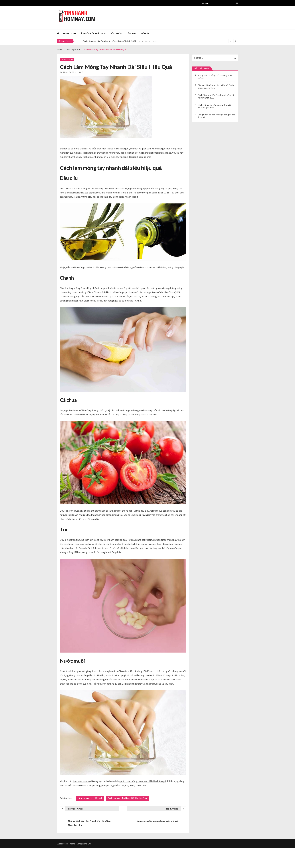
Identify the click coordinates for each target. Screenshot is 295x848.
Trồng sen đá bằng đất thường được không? (215, 76)
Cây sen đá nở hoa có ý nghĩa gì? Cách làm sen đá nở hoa (216, 86)
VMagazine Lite (84, 843)
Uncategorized (67, 59)
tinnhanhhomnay (73, 156)
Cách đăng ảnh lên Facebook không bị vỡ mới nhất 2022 (216, 96)
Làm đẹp (131, 33)
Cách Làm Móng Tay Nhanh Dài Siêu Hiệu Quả (127, 798)
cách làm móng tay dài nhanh (90, 798)
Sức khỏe (116, 33)
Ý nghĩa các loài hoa (93, 33)
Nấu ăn (145, 33)
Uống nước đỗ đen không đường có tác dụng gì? (216, 116)
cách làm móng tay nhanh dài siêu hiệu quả (123, 156)
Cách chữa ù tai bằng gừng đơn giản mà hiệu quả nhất (108, 41)
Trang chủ (69, 33)
